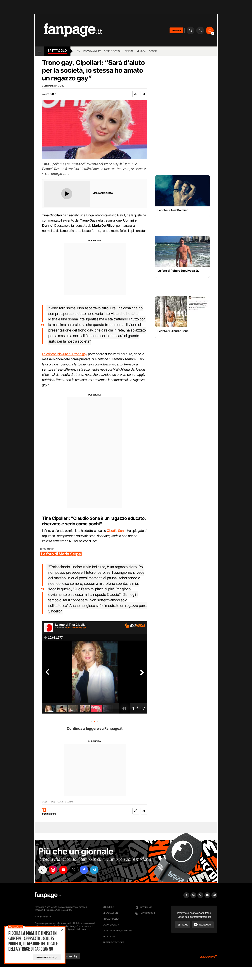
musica (141, 51)
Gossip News (48, 802)
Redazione (109, 936)
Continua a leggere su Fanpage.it (94, 728)
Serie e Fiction (112, 51)
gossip (153, 51)
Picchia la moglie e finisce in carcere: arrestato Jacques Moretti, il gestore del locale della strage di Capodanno (32, 941)
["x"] (73, 870)
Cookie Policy (111, 924)
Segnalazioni (110, 912)
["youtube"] (63, 870)
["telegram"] (94, 870)
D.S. (54, 94)
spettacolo (57, 50)
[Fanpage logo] (68, 30)
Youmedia (108, 907)
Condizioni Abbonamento (117, 930)
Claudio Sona (116, 531)
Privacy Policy (111, 918)
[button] (144, 94)
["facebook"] (84, 870)
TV (78, 51)
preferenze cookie (113, 942)
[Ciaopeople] (208, 957)
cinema (129, 51)
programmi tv (92, 51)
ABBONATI (176, 30)
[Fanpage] (48, 895)
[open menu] (39, 51)
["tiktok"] (42, 870)
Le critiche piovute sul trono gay (64, 354)
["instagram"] (53, 870)
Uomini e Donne (65, 802)
